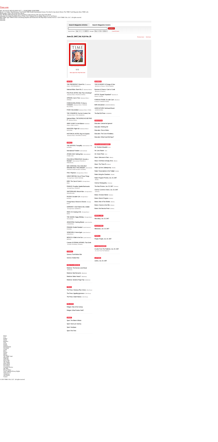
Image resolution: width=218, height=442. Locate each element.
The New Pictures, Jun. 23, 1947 (104, 186)
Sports (5, 353)
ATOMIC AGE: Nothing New (75, 154)
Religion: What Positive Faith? (75, 310)
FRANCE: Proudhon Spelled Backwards (78, 186)
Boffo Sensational (99, 105)
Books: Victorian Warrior (101, 195)
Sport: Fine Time (71, 330)
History (5, 355)
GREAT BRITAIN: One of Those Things (78, 176)
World (5, 340)
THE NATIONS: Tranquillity (74, 145)
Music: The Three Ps (100, 164)
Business (5, 341)
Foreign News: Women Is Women (76, 202)
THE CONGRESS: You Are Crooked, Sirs (78, 113)
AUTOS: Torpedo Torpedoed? (103, 94)
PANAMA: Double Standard (74, 227)
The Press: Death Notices (74, 297)
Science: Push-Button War (74, 254)
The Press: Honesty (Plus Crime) (76, 290)
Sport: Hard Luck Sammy (74, 324)
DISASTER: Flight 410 (73, 128)
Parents (5, 352)
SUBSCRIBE (27, 10)
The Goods (6, 362)
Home (5, 336)
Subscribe (2, 16)
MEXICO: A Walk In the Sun (75, 237)
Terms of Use (46, 16)
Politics (5, 338)
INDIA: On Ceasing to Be (74, 212)
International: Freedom (73, 150)
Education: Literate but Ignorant (103, 123)
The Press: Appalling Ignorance (75, 293)
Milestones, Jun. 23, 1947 (102, 229)
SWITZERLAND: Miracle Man (75, 191)
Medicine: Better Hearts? (74, 276)
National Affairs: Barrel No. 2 (75, 89)
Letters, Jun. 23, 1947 (101, 261)
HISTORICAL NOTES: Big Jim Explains (78, 134)
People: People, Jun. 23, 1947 (103, 239)
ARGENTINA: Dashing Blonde (75, 222)
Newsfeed (6, 348)
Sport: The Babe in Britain (74, 320)
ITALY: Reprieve (71, 173)
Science (5, 345)
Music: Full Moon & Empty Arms (104, 161)
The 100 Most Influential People (8, 14)
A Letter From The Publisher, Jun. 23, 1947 (107, 249)
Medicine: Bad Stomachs (74, 273)
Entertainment (7, 347)
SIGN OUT (18, 10)
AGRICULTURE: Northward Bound (104, 108)
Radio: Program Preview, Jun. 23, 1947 (106, 178)
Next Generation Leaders (24, 14)
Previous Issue (140, 37)
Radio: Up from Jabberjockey (103, 167)
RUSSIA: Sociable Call (73, 196)
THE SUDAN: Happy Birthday (75, 217)
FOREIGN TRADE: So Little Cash (104, 100)
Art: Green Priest (99, 154)
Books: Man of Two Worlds (102, 201)
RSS (1, 17)
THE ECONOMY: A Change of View (105, 84)
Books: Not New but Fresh (102, 208)
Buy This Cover (81, 72)
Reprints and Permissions (31, 17)
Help (45, 17)
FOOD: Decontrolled (72, 110)
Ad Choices (53, 16)
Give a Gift (6, 360)
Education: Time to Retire (102, 130)
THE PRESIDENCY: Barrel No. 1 (76, 84)
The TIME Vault (7, 356)
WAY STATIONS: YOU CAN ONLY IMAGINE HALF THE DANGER (77, 166)
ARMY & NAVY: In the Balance (75, 123)
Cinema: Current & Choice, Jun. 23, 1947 (106, 190)
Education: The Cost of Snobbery (104, 133)
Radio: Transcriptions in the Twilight (105, 171)
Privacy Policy (22, 16)
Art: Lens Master (99, 150)
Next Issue (148, 37)
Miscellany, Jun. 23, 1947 (102, 218)
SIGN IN (12, 10)
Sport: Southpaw (71, 327)
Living (5, 349)
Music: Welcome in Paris (102, 157)
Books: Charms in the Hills (102, 205)
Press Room (6, 364)
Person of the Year (36, 14)
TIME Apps (6, 17)
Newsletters (9, 16)
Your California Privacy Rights (34, 16)
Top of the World (46, 14)
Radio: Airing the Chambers (102, 174)
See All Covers (115, 31)
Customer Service (51, 17)
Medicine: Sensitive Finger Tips (75, 280)
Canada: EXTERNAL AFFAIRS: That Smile (79, 242)
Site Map (40, 17)
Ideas (4, 351)
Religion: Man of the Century (75, 307)
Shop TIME (6, 363)
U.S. (4, 337)
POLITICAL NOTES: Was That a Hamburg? (79, 93)
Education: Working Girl (101, 127)
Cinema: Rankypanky (101, 183)
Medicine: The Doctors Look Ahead (77, 268)
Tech (4, 342)
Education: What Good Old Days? (104, 137)
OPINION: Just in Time (73, 98)
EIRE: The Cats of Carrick (74, 181)
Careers (5, 376)
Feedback (14, 16)
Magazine (6, 357)
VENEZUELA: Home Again (74, 232)
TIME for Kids (14, 17)
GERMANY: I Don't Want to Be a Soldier (78, 207)
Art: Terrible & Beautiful (101, 147)
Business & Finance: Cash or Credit (105, 89)
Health (5, 344)
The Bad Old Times (100, 113)
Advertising (21, 17)
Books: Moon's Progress (101, 198)
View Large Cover (74, 72)
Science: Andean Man (73, 258)
